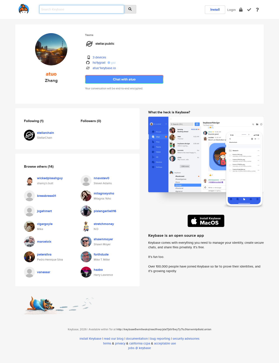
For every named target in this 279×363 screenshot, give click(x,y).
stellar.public (104, 43)
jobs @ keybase (139, 348)
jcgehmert (44, 211)
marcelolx (44, 241)
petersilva (44, 254)
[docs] (257, 9)
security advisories (186, 338)
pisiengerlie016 (105, 211)
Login (231, 9)
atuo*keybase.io (104, 68)
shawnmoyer (103, 239)
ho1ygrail (99, 62)
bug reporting (160, 338)
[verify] (249, 9)
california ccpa (139, 343)
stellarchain (45, 132)
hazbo (98, 269)
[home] (24, 7)
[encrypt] (241, 9)
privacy (120, 343)
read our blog (114, 338)
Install (215, 9)
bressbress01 (46, 195)
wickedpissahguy (50, 178)
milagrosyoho (104, 193)
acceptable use (165, 343)
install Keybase (90, 338)
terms (107, 343)
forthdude (101, 254)
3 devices (99, 57)
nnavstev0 (101, 178)
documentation (137, 338)
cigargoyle (45, 224)
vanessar (43, 272)
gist (113, 63)
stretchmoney (104, 224)
